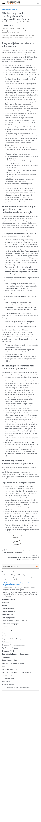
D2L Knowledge (9, 22)
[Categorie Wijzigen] (1, 572)
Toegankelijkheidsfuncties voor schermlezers (15, 28)
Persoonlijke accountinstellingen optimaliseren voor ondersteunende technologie (17, 31)
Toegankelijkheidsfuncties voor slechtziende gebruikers (18, 35)
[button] (35, 2)
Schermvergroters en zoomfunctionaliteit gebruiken (17, 37)
